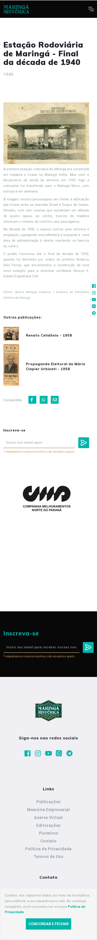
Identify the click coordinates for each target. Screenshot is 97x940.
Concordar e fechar (49, 924)
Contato (48, 841)
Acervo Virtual (48, 817)
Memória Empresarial (48, 809)
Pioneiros (48, 833)
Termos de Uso (49, 856)
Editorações (48, 825)
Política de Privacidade (48, 848)
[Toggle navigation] (91, 9)
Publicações (48, 801)
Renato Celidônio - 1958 (49, 335)
